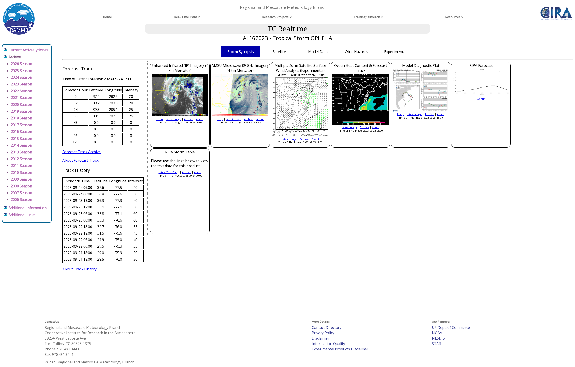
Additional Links (22, 214)
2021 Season (21, 97)
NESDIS (438, 338)
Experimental (395, 51)
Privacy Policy (323, 332)
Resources (452, 17)
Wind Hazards (356, 51)
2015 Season (21, 138)
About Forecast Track (80, 160)
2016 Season (21, 131)
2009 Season (21, 179)
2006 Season (21, 199)
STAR (436, 343)
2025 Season (21, 70)
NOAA (437, 332)
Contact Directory (326, 327)
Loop (159, 119)
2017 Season (21, 124)
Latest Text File (168, 172)
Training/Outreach (367, 17)
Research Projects (275, 17)
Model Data (318, 51)
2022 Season (21, 90)
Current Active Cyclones (28, 49)
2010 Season (21, 172)
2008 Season (21, 186)
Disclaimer (320, 338)
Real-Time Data (185, 17)
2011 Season (21, 165)
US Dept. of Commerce (451, 327)
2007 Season (21, 192)
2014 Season (21, 145)
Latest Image (173, 119)
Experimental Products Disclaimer (340, 349)
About (199, 119)
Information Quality (328, 343)
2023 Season (21, 84)
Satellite (279, 51)
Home (107, 17)
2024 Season (21, 77)
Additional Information (28, 207)
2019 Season (21, 111)
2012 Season (21, 158)
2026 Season (21, 63)
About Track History (79, 268)
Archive (188, 119)
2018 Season (21, 118)
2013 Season (21, 152)
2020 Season (21, 104)
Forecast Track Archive (81, 151)
